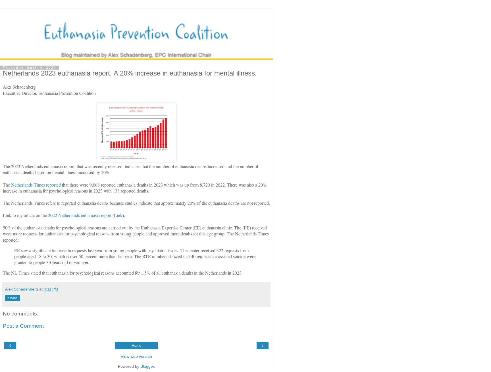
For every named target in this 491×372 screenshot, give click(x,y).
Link (118, 215)
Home (136, 346)
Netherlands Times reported (36, 185)
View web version (136, 356)
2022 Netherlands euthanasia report (79, 215)
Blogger (147, 366)
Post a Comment (23, 326)
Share (12, 298)
